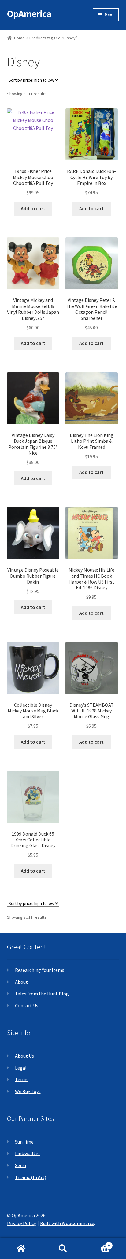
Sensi (20, 1165)
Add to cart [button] (33, 208)
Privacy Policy (21, 1223)
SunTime (24, 1142)
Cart (97, 1243)
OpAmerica (29, 14)
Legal (21, 1068)
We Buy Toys (28, 1091)
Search (63, 1248)
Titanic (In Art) (30, 1177)
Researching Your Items (39, 970)
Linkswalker (27, 1153)
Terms (21, 1079)
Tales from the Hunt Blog (42, 993)
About (21, 982)
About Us (24, 1056)
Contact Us (26, 1005)
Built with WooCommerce (67, 1223)
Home (19, 38)
